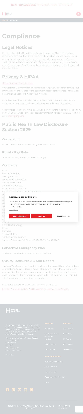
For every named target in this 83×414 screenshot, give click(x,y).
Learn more (13, 210)
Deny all (41, 216)
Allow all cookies (19, 216)
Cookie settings (63, 216)
